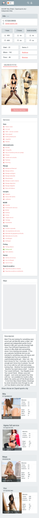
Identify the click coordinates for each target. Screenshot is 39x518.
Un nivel (7, 129)
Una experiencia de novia (12, 231)
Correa (7, 215)
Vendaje (7, 220)
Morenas (25, 57)
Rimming (7, 162)
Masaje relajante (10, 186)
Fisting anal (8, 249)
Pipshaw (7, 160)
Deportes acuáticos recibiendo (14, 271)
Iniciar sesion (32, 2)
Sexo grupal (8, 134)
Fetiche (7, 141)
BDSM (7, 210)
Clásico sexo (9, 126)
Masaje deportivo (10, 183)
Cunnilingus (8, 238)
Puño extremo (9, 252)
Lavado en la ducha (10, 157)
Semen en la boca (10, 258)
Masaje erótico (9, 171)
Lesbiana (8, 199)
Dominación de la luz (11, 207)
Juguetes (8, 139)
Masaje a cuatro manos (12, 181)
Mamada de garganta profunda (14, 233)
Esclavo (7, 212)
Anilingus (8, 241)
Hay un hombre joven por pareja (14, 152)
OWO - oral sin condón (11, 131)
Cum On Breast (9, 260)
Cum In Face (8, 262)
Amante (7, 205)
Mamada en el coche (11, 236)
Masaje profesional (10, 168)
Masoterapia (9, 178)
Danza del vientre (10, 196)
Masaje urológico (10, 173)
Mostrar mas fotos (19, 110)
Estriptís (7, 194)
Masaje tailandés (10, 176)
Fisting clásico (9, 247)
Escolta (7, 147)
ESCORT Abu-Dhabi (8, 9)
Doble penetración (10, 136)
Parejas (7, 155)
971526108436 (10, 21)
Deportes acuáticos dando (13, 268)
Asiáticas (25, 52)
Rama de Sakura (10, 188)
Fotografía (8, 150)
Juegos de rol (9, 217)
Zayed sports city (20, 9)
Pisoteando (8, 222)
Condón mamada (10, 228)
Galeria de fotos (10, 65)
